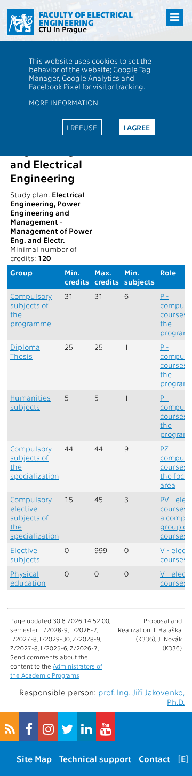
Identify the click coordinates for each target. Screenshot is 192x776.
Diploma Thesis (25, 351)
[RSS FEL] (9, 726)
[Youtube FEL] (105, 726)
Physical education (28, 578)
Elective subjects (25, 554)
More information (63, 102)
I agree (136, 127)
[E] (183, 759)
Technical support (95, 759)
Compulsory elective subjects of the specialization (34, 517)
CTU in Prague (62, 29)
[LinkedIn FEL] (86, 726)
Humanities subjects (30, 402)
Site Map (34, 759)
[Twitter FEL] (67, 726)
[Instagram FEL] (48, 726)
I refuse (82, 127)
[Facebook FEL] (28, 726)
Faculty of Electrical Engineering (85, 18)
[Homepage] (20, 22)
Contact (154, 759)
